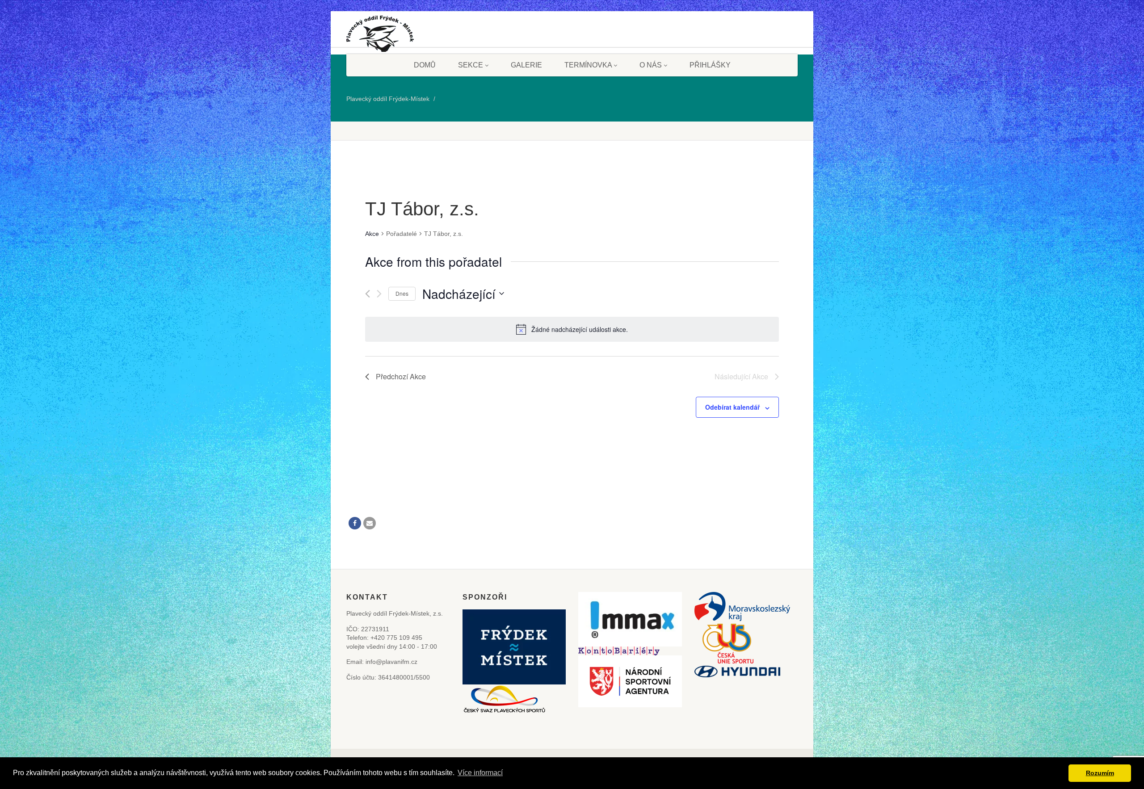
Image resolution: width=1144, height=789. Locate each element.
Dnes (401, 293)
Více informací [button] (480, 772)
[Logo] (380, 37)
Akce (372, 233)
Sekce (470, 65)
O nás (650, 65)
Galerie (526, 65)
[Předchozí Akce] (367, 294)
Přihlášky (710, 65)
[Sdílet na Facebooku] (355, 523)
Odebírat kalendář (732, 407)
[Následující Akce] (379, 294)
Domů (425, 65)
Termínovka (588, 65)
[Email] (369, 523)
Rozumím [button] (1100, 772)
